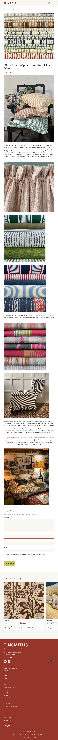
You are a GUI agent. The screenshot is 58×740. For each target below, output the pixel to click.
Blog (9, 9)
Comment (6, 517)
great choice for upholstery (32, 439)
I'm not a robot (10, 558)
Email (5, 540)
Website (6, 547)
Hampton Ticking (38, 440)
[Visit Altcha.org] (20, 558)
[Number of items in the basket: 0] (49, 3)
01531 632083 (9, 657)
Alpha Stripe (47, 442)
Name (5, 533)
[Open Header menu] (53, 3)
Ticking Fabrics (14, 437)
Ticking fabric (7, 151)
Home (5, 9)
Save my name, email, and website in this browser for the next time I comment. (26, 554)
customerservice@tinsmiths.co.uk (14, 649)
